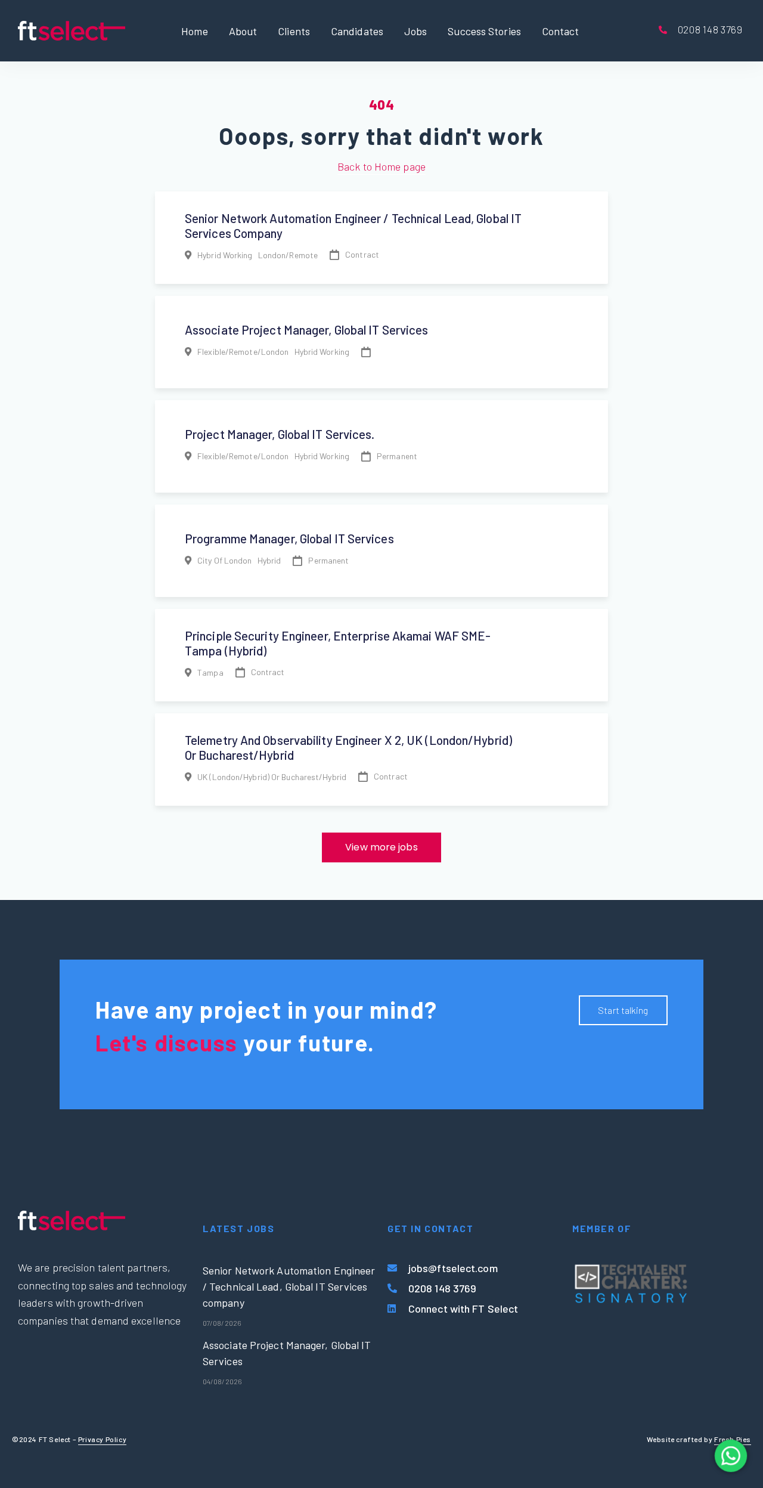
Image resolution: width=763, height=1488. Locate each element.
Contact (560, 30)
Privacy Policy (102, 1439)
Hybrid (269, 560)
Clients (294, 30)
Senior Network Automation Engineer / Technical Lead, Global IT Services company (289, 1286)
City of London (224, 560)
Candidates (357, 30)
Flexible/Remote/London (243, 352)
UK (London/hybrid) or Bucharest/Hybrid (271, 777)
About (243, 30)
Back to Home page (381, 166)
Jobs (415, 30)
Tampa (210, 672)
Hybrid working (224, 255)
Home (194, 30)
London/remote (288, 255)
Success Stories (484, 30)
